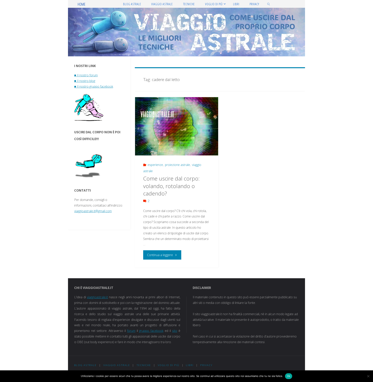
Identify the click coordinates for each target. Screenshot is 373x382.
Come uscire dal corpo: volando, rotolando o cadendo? (171, 186)
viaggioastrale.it (97, 297)
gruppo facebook (151, 331)
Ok (288, 376)
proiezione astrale (177, 165)
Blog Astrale (85, 365)
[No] (368, 376)
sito (174, 331)
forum (131, 331)
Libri (189, 365)
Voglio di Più (168, 365)
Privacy (206, 365)
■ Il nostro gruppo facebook (93, 86)
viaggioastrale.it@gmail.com (93, 211)
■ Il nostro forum (86, 75)
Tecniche (144, 365)
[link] (268, 4)
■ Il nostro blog (84, 81)
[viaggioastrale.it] (82, 4)
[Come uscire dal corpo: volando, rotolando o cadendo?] (176, 128)
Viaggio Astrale (116, 365)
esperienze (155, 165)
